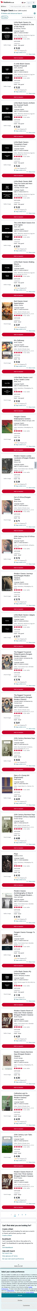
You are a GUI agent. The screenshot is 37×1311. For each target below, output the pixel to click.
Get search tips (7, 1253)
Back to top (18, 1266)
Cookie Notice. (10, 1290)
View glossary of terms (10, 1256)
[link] (35, 13)
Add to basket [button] (18, 58)
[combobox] (20, 6)
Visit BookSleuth (7, 1247)
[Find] (34, 6)
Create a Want (7, 1235)
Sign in (29, 2)
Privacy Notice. (30, 1292)
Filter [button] (5, 17)
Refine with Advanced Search (12, 13)
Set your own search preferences (13, 1259)
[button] (30, 54)
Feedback (35, 465)
